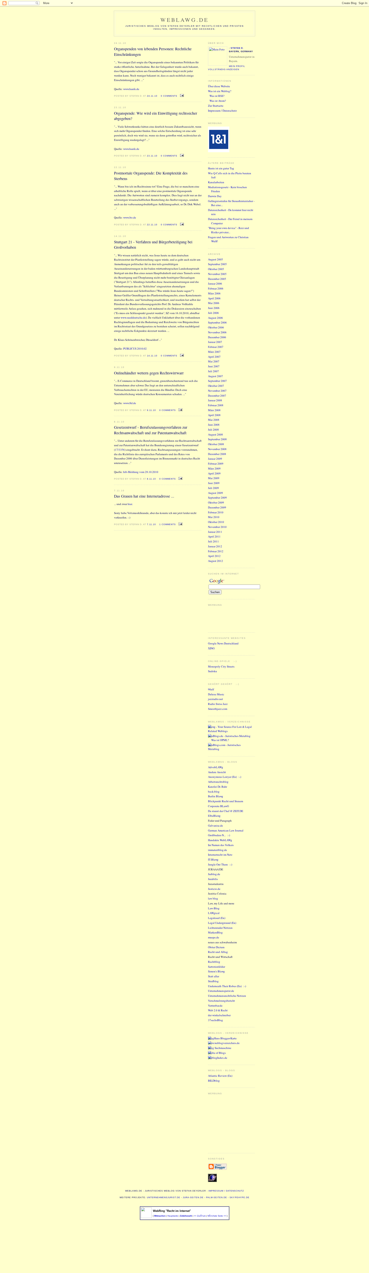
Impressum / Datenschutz (222, 110)
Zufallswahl (186, 1216)
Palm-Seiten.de (216, 1197)
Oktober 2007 (216, 386)
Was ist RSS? (216, 96)
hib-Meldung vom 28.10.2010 (140, 472)
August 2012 (215, 561)
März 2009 (214, 468)
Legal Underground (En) (222, 923)
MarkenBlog (215, 932)
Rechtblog (214, 962)
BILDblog (214, 1080)
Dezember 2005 (217, 279)
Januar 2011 (215, 532)
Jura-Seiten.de (193, 1197)
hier (130, 504)
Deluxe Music (216, 694)
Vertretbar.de (215, 1005)
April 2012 (214, 556)
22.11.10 (152, 224)
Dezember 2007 (217, 395)
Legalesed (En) (216, 918)
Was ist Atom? (217, 101)
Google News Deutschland (223, 643)
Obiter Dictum (216, 947)
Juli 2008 (213, 429)
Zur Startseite (215, 106)
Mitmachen (159, 1216)
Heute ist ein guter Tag (221, 168)
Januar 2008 (215, 400)
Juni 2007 (214, 366)
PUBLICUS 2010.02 (135, 348)
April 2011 (214, 536)
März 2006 (214, 293)
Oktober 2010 (216, 522)
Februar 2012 (215, 551)
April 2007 (214, 357)
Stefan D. (237, 48)
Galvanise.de (215, 825)
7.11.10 (151, 524)
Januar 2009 (215, 459)
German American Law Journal (225, 830)
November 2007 (217, 391)
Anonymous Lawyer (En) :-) (224, 777)
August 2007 (215, 376)
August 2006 (215, 318)
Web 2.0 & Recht (218, 1010)
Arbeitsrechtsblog (218, 782)
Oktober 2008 (216, 444)
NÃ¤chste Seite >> (217, 1216)
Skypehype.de (239, 1197)
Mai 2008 (213, 420)
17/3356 (120, 450)
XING (211, 648)
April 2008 (214, 415)
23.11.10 (152, 156)
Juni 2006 (214, 308)
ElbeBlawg (214, 816)
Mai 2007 (213, 361)
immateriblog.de (217, 850)
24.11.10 (152, 96)
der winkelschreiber (219, 1015)
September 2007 (217, 381)
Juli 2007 (213, 371)
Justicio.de (214, 889)
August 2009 (215, 493)
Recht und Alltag (218, 952)
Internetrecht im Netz (220, 855)
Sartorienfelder (216, 967)
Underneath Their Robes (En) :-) (227, 986)
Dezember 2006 (217, 337)
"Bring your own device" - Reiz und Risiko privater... (228, 230)
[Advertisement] (221, 1122)
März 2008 (214, 410)
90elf (211, 689)
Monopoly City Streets (221, 666)
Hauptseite (172, 1216)
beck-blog (214, 791)
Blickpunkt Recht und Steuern (225, 801)
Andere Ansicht (217, 772)
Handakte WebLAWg (220, 840)
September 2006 (217, 322)
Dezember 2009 (217, 507)
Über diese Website (219, 86)
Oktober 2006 (216, 327)
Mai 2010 (213, 517)
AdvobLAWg (215, 767)
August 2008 (215, 434)
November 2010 (217, 527)
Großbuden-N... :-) (219, 835)
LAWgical (214, 913)
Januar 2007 (215, 342)
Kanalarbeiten (216, 182)
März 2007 (214, 352)
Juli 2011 (213, 541)
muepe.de (213, 937)
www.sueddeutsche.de (133, 317)
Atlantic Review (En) (220, 1076)
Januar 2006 (215, 283)
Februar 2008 (215, 405)
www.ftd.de (129, 403)
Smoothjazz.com (217, 709)
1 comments (167, 524)
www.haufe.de (131, 89)
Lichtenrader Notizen (220, 928)
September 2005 (217, 264)
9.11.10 (151, 410)
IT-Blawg (213, 859)
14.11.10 (152, 355)
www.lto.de (129, 217)
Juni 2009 (214, 483)
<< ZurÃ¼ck (200, 1216)
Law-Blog (214, 908)
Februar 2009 (215, 463)
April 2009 (214, 473)
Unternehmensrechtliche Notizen (227, 996)
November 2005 (217, 274)
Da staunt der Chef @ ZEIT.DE (225, 811)
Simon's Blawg (216, 971)
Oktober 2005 (216, 269)
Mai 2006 (213, 303)
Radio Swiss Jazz (218, 704)
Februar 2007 (215, 347)
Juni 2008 (214, 425)
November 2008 (217, 449)
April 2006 (214, 298)
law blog (213, 898)
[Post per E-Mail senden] (181, 95)
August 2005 (215, 259)
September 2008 (217, 439)
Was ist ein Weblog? (219, 91)
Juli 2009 (213, 488)
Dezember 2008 (217, 454)
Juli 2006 (213, 313)
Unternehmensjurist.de (221, 991)
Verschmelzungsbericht (221, 1001)
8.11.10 (151, 479)
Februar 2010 (215, 512)
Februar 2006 (215, 288)
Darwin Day (215, 196)
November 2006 (217, 332)
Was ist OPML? (220, 740)
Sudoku (212, 671)
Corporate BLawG (218, 806)
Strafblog (213, 981)
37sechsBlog (215, 1020)
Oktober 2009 (216, 502)
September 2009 (217, 497)
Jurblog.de (214, 874)
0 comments (169, 96)
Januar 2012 (215, 546)
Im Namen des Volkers (221, 845)
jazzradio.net (215, 699)
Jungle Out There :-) (220, 864)
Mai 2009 (213, 478)
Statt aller (213, 976)
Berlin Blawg (215, 796)
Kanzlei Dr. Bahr (217, 787)
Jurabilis (213, 879)
